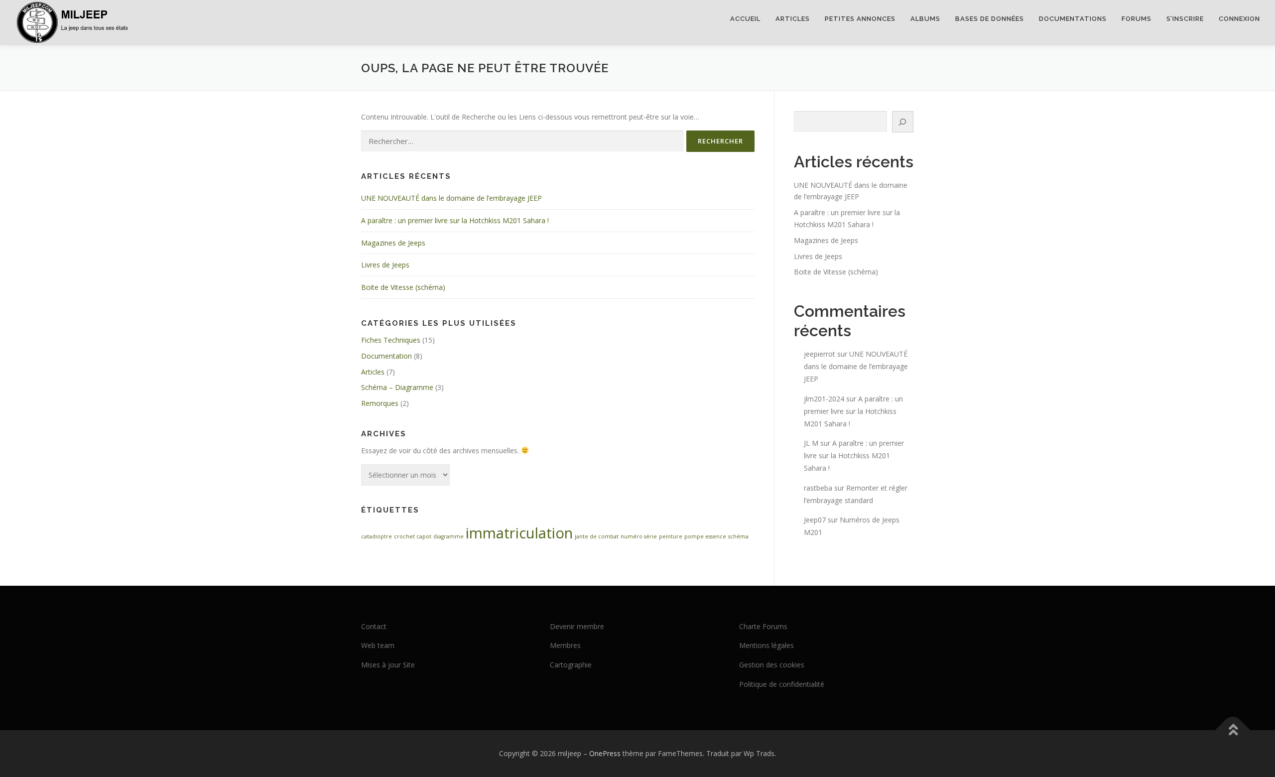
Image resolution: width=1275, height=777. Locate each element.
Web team (377, 645)
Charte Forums (763, 626)
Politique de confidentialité (781, 684)
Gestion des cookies (771, 664)
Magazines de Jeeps (393, 243)
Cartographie (571, 664)
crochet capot (412, 536)
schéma (738, 536)
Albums (925, 18)
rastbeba (818, 488)
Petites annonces (860, 18)
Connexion (1239, 18)
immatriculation (519, 533)
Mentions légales (766, 645)
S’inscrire (1185, 18)
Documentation (386, 356)
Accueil (745, 18)
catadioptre (376, 536)
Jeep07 (815, 519)
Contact (373, 626)
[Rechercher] (903, 121)
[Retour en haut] (1233, 730)
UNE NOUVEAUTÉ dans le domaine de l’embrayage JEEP (451, 198)
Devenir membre (577, 626)
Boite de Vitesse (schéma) (403, 287)
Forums (1136, 18)
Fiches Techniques (390, 340)
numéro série (639, 536)
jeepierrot (819, 354)
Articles (792, 18)
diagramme (448, 536)
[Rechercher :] (522, 141)
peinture (670, 536)
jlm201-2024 (824, 398)
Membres (565, 645)
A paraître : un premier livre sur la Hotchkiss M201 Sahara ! (455, 220)
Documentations (1073, 18)
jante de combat (597, 536)
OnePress (605, 753)
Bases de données (989, 18)
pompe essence (705, 536)
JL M (811, 443)
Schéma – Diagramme (397, 387)
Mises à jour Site (388, 664)
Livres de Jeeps (385, 264)
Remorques (379, 403)
